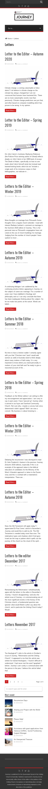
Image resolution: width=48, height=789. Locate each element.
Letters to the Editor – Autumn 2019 (19, 255)
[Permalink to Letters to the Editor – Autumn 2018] (24, 524)
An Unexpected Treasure (23, 739)
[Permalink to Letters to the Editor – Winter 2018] (24, 458)
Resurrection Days (21, 700)
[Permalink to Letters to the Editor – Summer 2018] (24, 351)
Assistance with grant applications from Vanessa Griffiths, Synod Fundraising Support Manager (28, 731)
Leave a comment (22, 64)
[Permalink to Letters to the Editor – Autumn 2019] (24, 285)
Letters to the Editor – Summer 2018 (19, 321)
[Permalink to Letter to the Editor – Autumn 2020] (24, 86)
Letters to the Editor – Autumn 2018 (19, 494)
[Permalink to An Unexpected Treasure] (9, 745)
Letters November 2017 (20, 624)
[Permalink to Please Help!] (9, 725)
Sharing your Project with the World (27, 710)
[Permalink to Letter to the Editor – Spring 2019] (24, 152)
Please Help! (18, 719)
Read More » (10, 110)
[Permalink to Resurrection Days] (9, 706)
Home (9, 39)
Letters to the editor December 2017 (18, 558)
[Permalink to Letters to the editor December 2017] (24, 588)
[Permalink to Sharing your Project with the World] (9, 716)
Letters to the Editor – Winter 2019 (19, 189)
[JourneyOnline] (24, 18)
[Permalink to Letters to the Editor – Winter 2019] (24, 218)
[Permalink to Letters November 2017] (24, 651)
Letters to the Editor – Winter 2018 (19, 428)
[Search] (41, 2)
